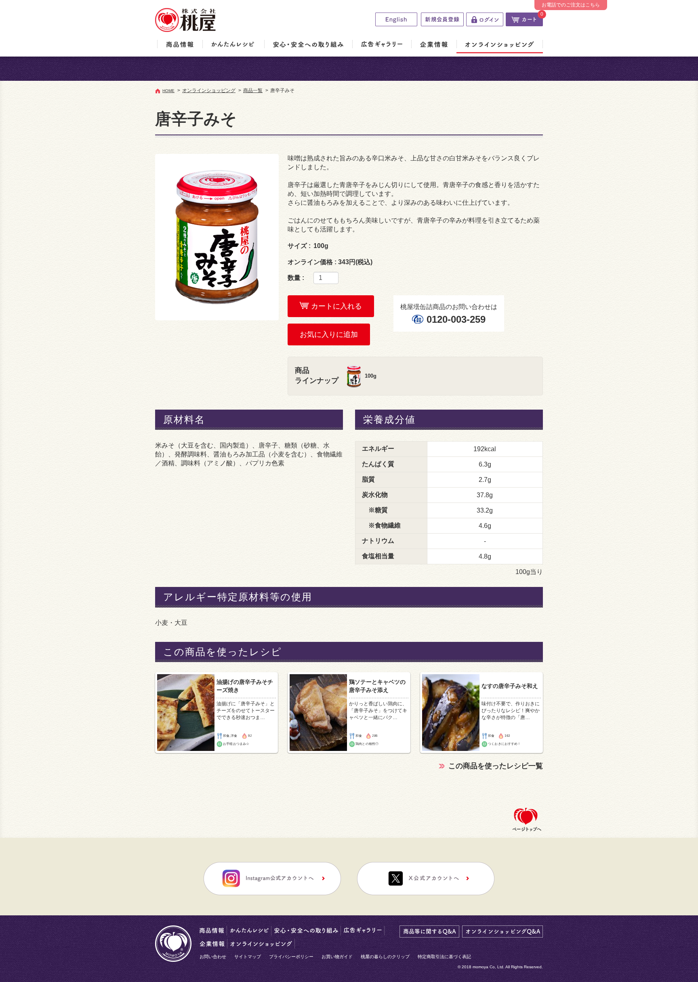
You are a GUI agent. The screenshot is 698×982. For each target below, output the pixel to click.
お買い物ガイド (337, 956)
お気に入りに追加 (329, 334)
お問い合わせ (213, 956)
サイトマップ (247, 956)
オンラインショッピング (208, 90)
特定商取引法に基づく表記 (444, 956)
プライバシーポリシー (291, 956)
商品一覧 (253, 90)
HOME (168, 90)
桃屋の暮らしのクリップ (385, 956)
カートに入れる (335, 306)
